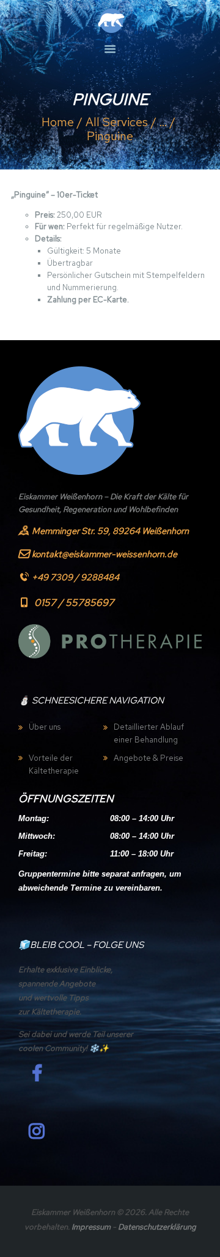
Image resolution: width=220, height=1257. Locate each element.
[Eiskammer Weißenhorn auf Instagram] (37, 1131)
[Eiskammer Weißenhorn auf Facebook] (37, 1073)
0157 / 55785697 (74, 602)
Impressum (91, 1227)
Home (58, 122)
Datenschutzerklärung (157, 1227)
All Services (117, 122)
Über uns (45, 727)
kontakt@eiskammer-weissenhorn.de (104, 554)
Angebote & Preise (148, 758)
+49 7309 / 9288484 (75, 577)
